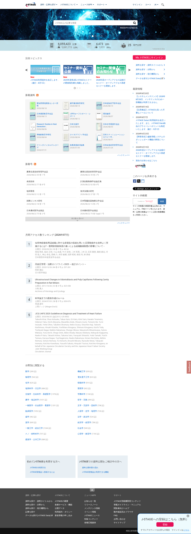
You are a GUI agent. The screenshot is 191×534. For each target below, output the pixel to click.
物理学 (28, 377)
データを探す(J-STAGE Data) (148, 78)
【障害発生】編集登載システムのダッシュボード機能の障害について (150, 139)
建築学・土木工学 (33, 439)
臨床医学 (29, 411)
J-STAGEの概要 (61, 501)
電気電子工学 (83, 377)
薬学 (27, 422)
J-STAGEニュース (92, 515)
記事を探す (30, 511)
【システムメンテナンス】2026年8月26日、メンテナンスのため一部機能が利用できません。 (150, 99)
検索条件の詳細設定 (129, 27)
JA (155, 4)
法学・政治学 (83, 416)
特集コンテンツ (91, 519)
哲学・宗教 (82, 399)
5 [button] (102, 36)
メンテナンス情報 (92, 508)
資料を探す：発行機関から (147, 74)
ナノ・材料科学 (32, 433)
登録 (165, 524)
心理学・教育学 (84, 433)
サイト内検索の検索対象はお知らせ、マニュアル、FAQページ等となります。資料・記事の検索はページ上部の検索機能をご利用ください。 (149, 210)
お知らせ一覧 (90, 501)
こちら (186, 529)
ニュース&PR (87, 4)
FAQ (115, 515)
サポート (101, 4)
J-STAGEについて (68, 4)
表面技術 (36, 183)
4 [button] (99, 36)
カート (148, 4)
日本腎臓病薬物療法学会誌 (92, 202)
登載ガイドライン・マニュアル (127, 504)
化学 (27, 382)
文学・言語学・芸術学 (87, 405)
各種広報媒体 (90, 522)
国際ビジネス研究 (36, 202)
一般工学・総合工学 (34, 428)
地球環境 (36, 193)
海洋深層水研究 (89, 193)
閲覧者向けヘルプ (121, 508)
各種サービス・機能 (63, 504)
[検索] (135, 22)
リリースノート (91, 504)
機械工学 (81, 371)
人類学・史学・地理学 (87, 411)
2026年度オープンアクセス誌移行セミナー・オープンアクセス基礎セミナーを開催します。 (110, 83)
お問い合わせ (119, 519)
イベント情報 (90, 511)
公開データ (59, 508)
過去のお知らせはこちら (146, 160)
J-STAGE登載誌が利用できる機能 (95, 472)
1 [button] (90, 36)
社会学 (80, 428)
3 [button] (96, 36)
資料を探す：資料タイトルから (149, 65)
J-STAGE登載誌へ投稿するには (42, 472)
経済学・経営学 (84, 422)
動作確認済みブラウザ (123, 511)
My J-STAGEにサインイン (149, 57)
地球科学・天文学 (33, 388)
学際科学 (81, 394)
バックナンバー (123, 155)
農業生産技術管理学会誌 (37, 173)
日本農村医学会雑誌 (36, 212)
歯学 (27, 416)
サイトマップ (119, 522)
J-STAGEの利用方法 (38, 467)
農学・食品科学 (32, 399)
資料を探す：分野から (145, 69)
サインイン (137, 4)
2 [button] (93, 36)
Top (92, 490)
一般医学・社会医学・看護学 (38, 405)
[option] (95, 30)
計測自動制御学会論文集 (91, 183)
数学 (27, 371)
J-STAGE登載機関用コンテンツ (127, 501)
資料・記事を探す (48, 4)
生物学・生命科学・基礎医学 (38, 394)
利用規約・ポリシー (63, 511)
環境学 (80, 388)
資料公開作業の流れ (90, 467)
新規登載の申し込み (63, 515)
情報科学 (81, 382)
